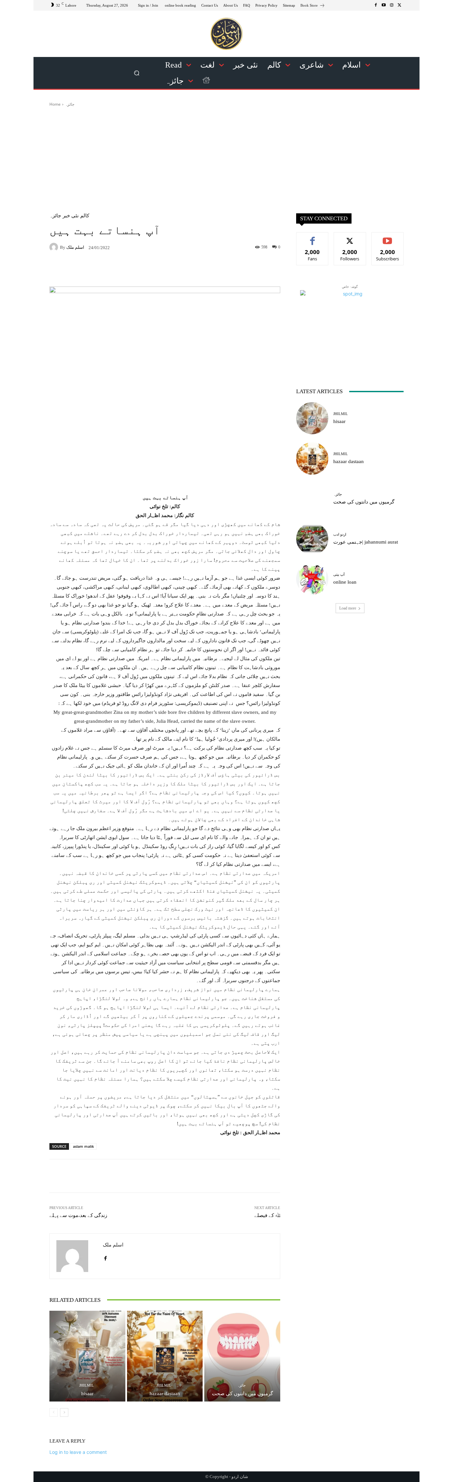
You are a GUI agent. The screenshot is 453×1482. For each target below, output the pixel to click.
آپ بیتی (339, 574)
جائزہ (69, 104)
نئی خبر (71, 215)
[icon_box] (312, 6)
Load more (347, 608)
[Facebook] (376, 5)
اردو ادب (339, 534)
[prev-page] (53, 1412)
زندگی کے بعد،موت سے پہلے (78, 1215)
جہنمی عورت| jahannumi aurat (365, 542)
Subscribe (387, 237)
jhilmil (86, 1385)
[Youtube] (384, 5)
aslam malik (83, 1146)
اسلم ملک (75, 247)
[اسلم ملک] (54, 247)
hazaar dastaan (165, 1393)
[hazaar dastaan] (165, 1356)
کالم (84, 215)
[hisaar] (87, 1356)
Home (55, 104)
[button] (137, 73)
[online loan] (312, 579)
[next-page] (64, 1412)
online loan (344, 582)
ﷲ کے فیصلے (267, 1215)
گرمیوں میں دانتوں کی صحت (242, 1393)
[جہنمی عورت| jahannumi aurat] (312, 539)
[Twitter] (400, 5)
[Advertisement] (226, 157)
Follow (350, 237)
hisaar (87, 1393)
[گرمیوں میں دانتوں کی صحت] (242, 1356)
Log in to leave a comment (78, 1452)
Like (312, 237)
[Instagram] (392, 5)
